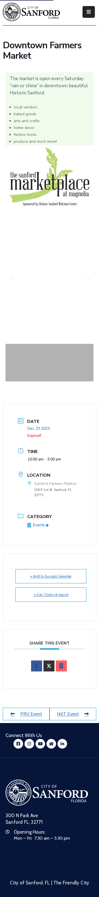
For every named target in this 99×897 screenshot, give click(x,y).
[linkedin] (62, 744)
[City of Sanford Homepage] (47, 792)
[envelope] (61, 665)
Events (39, 525)
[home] (51, 744)
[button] (11, 279)
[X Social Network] (48, 665)
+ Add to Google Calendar (51, 576)
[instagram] (29, 744)
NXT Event (68, 714)
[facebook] (36, 665)
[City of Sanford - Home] (31, 12)
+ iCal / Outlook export (51, 594)
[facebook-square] (18, 744)
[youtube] (40, 744)
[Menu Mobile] (88, 12)
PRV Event (31, 714)
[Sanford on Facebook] (50, 177)
